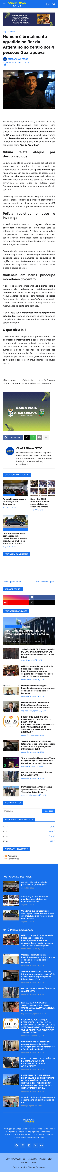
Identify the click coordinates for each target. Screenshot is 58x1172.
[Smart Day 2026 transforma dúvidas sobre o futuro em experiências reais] (42, 488)
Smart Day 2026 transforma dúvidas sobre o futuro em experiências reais (39, 503)
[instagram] (16, 597)
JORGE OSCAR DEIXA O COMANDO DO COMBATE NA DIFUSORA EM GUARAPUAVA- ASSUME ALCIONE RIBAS (38, 653)
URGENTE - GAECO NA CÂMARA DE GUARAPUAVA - (36, 773)
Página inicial (9, 32)
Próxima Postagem (45, 581)
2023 (29, 826)
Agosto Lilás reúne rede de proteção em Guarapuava (14, 501)
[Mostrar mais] (46, 437)
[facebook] (42, 597)
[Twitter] (27, 437)
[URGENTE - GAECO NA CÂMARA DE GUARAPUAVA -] (11, 776)
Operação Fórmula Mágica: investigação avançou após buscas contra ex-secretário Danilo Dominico (38, 689)
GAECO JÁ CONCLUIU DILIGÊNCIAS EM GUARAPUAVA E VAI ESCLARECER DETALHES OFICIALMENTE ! (38, 1062)
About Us (32, 1159)
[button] (4, 4)
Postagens (12, 856)
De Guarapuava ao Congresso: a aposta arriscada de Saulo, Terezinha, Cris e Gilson (36, 789)
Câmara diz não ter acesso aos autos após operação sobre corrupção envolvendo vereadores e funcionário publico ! (38, 1045)
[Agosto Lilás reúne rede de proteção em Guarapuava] (11, 886)
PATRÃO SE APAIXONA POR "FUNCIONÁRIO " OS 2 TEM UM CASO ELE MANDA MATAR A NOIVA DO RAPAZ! (37, 1007)
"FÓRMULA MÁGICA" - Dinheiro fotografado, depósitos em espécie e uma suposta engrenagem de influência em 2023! (38, 745)
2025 (29, 836)
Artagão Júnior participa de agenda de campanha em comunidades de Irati (38, 1099)
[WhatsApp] (33, 437)
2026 (29, 841)
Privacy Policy (45, 1159)
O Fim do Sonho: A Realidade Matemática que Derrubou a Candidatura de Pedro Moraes (35, 705)
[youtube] (16, 602)
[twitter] (42, 602)
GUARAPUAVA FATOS (29, 448)
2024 (29, 831)
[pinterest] (29, 1145)
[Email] (39, 437)
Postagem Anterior (12, 581)
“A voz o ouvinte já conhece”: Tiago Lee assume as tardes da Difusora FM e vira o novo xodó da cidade (38, 760)
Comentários (13, 858)
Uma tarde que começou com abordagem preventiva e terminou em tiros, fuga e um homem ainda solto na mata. (15, 538)
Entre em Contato (29, 1162)
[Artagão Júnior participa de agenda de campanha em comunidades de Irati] (11, 1101)
